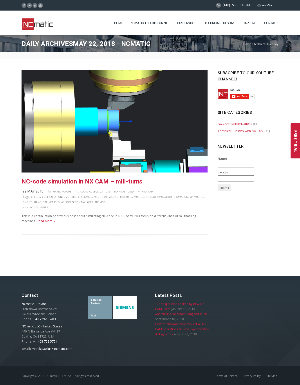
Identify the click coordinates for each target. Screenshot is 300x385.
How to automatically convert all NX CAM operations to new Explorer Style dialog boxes (182, 329)
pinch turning (31, 202)
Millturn (126, 196)
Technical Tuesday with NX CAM (132, 191)
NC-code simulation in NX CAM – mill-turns (82, 181)
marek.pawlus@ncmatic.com (52, 349)
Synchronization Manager (75, 202)
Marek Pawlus (62, 191)
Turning (100, 202)
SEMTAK (66, 376)
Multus (139, 196)
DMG (67, 196)
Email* (223, 173)
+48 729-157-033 (45, 319)
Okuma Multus (194, 196)
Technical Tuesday (219, 23)
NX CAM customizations (95, 191)
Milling (113, 196)
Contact (271, 23)
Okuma (178, 196)
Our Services (186, 23)
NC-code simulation (159, 196)
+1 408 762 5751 (45, 341)
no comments (38, 207)
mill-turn (100, 196)
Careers (249, 23)
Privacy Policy (252, 376)
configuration (52, 196)
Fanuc (88, 196)
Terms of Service (226, 376)
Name (222, 158)
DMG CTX (76, 196)
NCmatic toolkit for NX (149, 23)
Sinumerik (49, 202)
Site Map (271, 376)
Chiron (35, 196)
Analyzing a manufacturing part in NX (181, 314)
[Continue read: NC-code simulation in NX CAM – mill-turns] (115, 171)
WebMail (267, 5)
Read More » (46, 221)
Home (118, 23)
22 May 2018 (32, 191)
